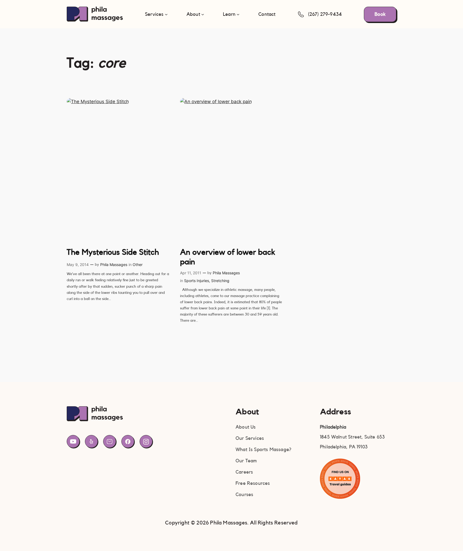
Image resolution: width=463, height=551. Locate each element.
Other (138, 264)
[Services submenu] (166, 14)
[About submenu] (202, 14)
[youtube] (73, 441)
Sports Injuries (196, 280)
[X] (91, 441)
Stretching (220, 280)
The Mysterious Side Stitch (113, 252)
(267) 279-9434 (325, 14)
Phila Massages (113, 264)
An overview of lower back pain (227, 257)
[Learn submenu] (238, 14)
